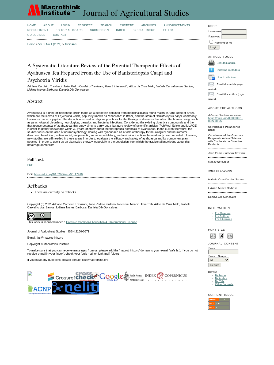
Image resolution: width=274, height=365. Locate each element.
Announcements (177, 25)
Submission (99, 30)
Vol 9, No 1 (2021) (50, 44)
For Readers (222, 213)
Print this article (226, 62)
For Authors (222, 216)
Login (65, 25)
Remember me (224, 42)
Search (106, 25)
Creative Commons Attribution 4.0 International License (101, 222)
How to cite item (226, 76)
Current (127, 25)
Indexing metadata (228, 69)
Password (214, 36)
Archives (148, 25)
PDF (30, 164)
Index (120, 30)
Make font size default (221, 235)
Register (85, 25)
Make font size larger (230, 235)
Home (31, 25)
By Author (221, 278)
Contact (60, 34)
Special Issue (144, 30)
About (48, 25)
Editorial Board (69, 30)
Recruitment (37, 30)
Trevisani (71, 44)
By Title (219, 281)
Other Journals (224, 284)
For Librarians (223, 219)
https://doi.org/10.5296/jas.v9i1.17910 (58, 174)
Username (214, 31)
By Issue (220, 275)
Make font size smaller (213, 235)
